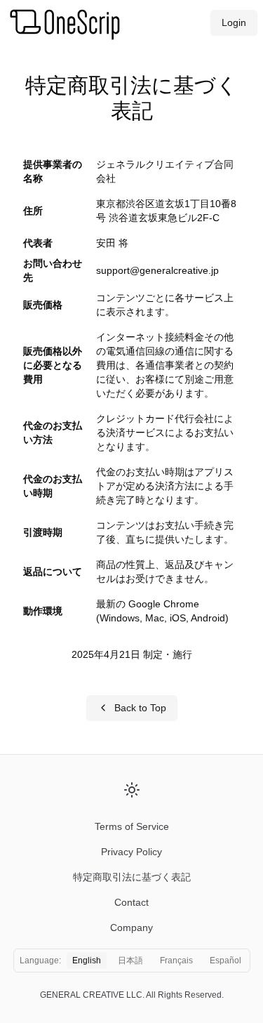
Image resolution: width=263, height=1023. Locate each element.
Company (131, 927)
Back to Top (140, 707)
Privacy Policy (131, 851)
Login (234, 22)
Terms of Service (132, 826)
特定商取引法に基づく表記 (132, 877)
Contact (131, 902)
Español (225, 960)
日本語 (130, 960)
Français (176, 960)
